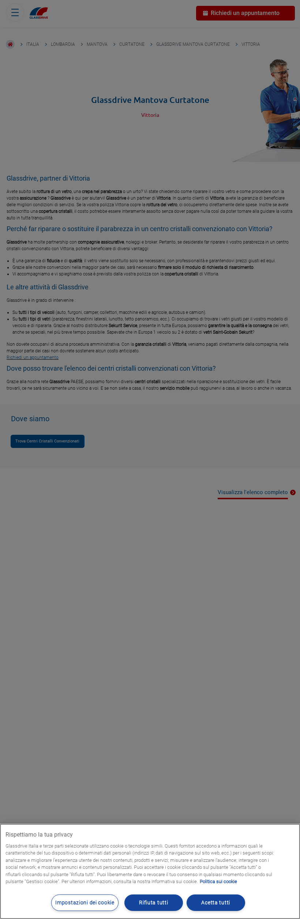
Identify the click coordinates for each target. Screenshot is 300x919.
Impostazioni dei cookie (85, 903)
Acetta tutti (215, 903)
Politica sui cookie (218, 881)
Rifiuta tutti (153, 903)
